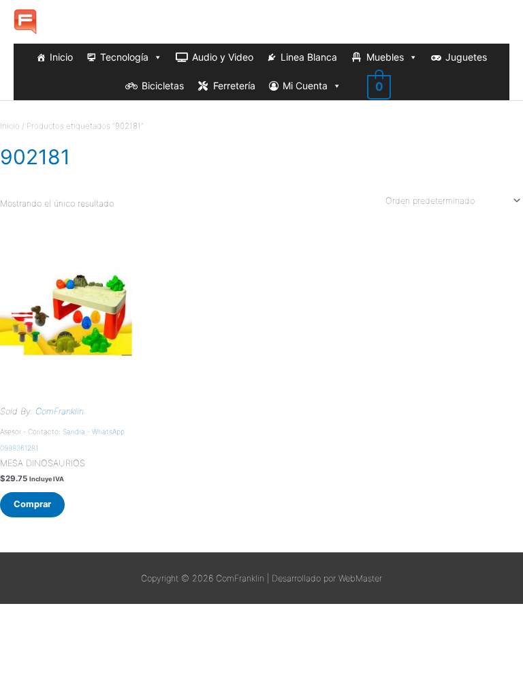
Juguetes (466, 57)
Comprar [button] (32, 504)
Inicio (61, 57)
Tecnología (124, 57)
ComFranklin (59, 411)
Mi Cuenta (305, 85)
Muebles (385, 57)
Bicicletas (163, 85)
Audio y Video (222, 57)
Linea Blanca (309, 57)
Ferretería (234, 85)
